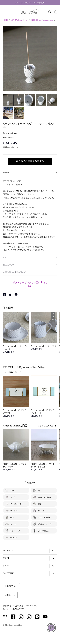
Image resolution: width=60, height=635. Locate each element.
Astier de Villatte (10, 133)
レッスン (13, 524)
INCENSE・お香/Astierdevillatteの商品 (24, 367)
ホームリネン (15, 510)
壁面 (12, 517)
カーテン (41, 510)
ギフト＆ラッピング (44, 524)
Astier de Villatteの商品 (15, 426)
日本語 (8, 595)
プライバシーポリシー (33, 605)
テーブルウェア (15, 504)
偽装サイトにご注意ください (13, 609)
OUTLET (13, 537)
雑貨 (40, 504)
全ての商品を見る (11, 372)
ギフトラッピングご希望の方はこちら (30, 284)
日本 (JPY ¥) (10, 586)
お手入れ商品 (43, 531)
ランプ (12, 497)
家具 (12, 490)
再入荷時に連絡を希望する (30, 161)
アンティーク (15, 531)
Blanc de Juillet (44, 517)
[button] (30, 172)
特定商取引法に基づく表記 (13, 605)
